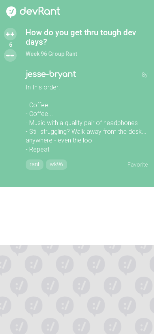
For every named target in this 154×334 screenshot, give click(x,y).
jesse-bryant (51, 74)
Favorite (138, 164)
